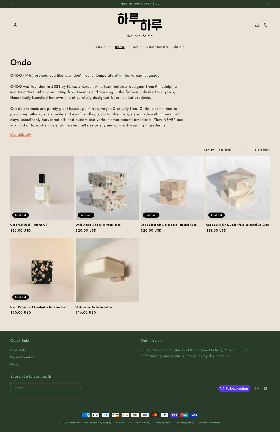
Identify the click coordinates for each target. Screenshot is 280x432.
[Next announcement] (268, 4)
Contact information (209, 422)
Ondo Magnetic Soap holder (94, 307)
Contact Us (17, 350)
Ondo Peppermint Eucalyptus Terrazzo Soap (38, 307)
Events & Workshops (24, 357)
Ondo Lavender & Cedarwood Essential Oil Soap (237, 225)
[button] (14, 24)
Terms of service (164, 422)
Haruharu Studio (79, 422)
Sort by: (209, 150)
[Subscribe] (79, 388)
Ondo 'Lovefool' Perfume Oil (28, 225)
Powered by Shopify (100, 422)
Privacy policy (142, 422)
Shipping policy (185, 422)
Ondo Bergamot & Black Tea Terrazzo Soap (169, 225)
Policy (14, 364)
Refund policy (123, 422)
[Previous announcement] (11, 4)
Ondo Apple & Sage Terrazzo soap (98, 225)
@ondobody (20, 134)
